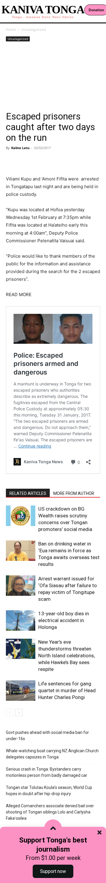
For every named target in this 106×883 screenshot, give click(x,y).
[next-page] (19, 712)
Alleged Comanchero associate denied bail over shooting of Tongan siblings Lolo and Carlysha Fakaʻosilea (50, 812)
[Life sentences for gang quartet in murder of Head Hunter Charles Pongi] (20, 690)
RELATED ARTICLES (27, 493)
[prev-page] (9, 712)
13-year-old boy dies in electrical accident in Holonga (63, 620)
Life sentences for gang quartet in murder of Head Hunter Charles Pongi (67, 690)
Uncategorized (33, 29)
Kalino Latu (20, 148)
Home (11, 29)
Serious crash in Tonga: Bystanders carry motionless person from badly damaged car (46, 772)
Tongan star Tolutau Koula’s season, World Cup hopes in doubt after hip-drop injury (49, 790)
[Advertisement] (53, 77)
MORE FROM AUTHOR (73, 493)
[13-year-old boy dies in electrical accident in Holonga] (20, 620)
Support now (53, 871)
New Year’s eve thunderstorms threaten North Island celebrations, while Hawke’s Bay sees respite (66, 655)
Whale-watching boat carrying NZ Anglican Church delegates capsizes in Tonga (52, 753)
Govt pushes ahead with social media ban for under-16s (47, 735)
